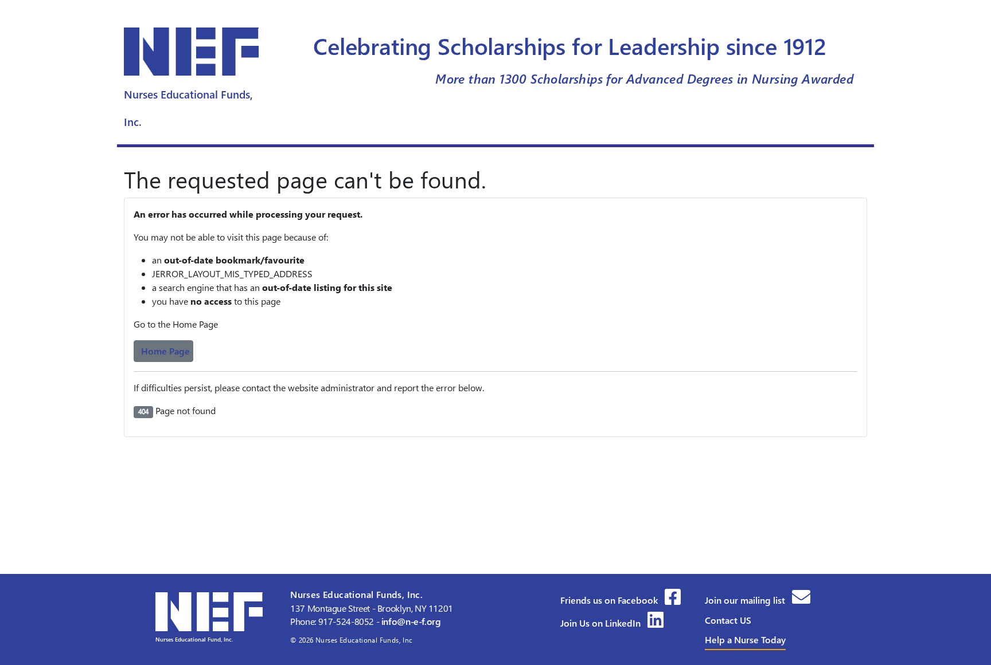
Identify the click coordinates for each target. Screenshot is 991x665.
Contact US (728, 620)
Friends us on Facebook (610, 600)
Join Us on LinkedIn (601, 623)
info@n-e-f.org (411, 621)
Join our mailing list (746, 600)
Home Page (165, 351)
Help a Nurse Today (745, 639)
